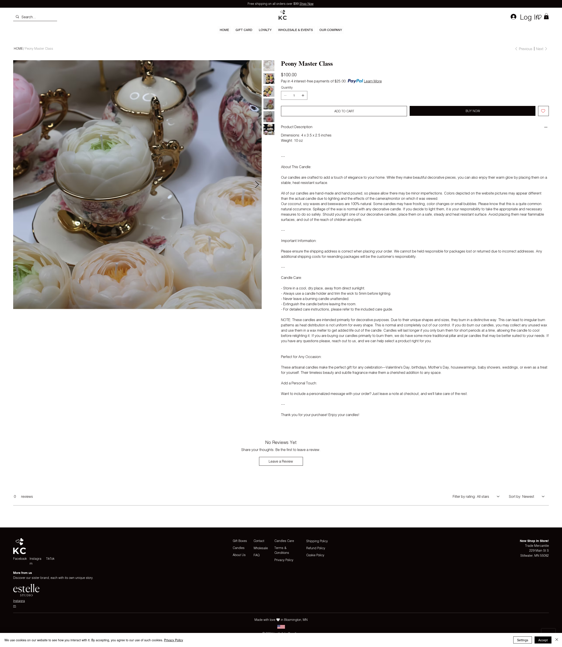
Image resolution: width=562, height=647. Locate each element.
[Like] (539, 17)
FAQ (257, 555)
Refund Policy (315, 548)
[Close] (556, 639)
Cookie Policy (315, 555)
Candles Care (284, 541)
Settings (522, 640)
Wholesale (261, 548)
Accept (543, 640)
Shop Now (306, 3)
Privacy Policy (283, 560)
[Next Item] (257, 184)
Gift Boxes (240, 541)
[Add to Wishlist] (543, 111)
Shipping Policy (317, 541)
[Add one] (303, 95)
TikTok (50, 558)
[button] (546, 16)
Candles (239, 548)
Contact (259, 541)
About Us (239, 555)
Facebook (20, 558)
